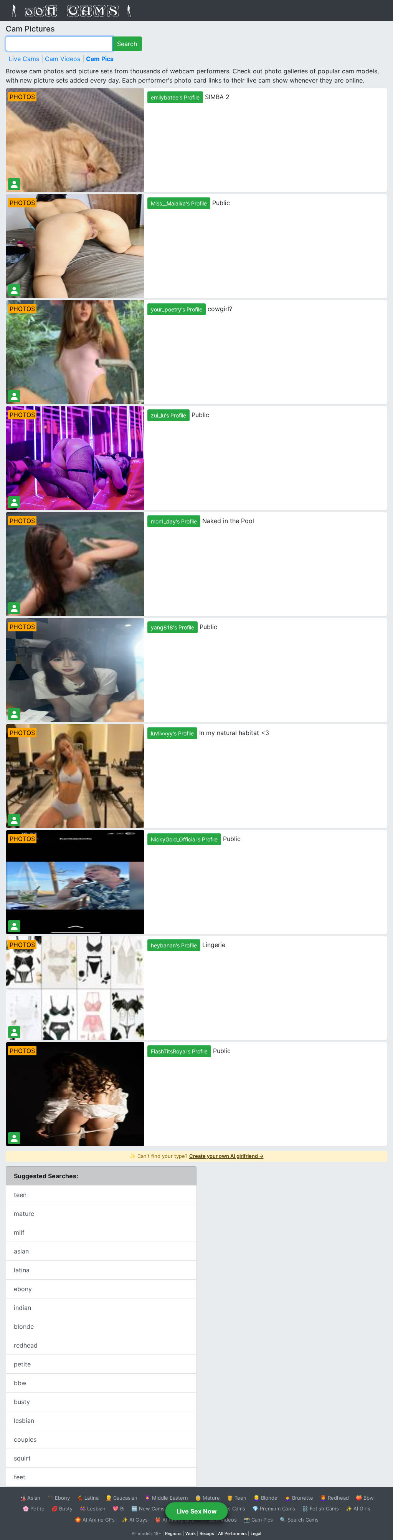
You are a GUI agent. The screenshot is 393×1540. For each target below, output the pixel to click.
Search (127, 44)
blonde (24, 1326)
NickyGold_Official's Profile (184, 839)
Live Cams (24, 59)
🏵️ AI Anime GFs (95, 1520)
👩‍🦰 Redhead (334, 1498)
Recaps (207, 1533)
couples (25, 1439)
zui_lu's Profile (168, 415)
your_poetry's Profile (176, 309)
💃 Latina (88, 1498)
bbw (20, 1383)
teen (20, 1195)
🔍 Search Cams (299, 1520)
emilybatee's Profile (175, 97)
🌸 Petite (34, 1508)
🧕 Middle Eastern (166, 1498)
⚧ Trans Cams (227, 1508)
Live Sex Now (197, 1511)
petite (22, 1364)
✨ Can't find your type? (197, 1156)
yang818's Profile (172, 627)
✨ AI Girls (358, 1508)
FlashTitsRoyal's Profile (179, 1051)
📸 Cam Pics (258, 1520)
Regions (173, 1533)
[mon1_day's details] (14, 608)
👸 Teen (236, 1498)
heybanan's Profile (174, 945)
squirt (22, 1458)
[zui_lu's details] (14, 502)
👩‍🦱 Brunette (298, 1498)
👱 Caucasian (121, 1498)
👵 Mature (207, 1498)
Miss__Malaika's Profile (179, 203)
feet (19, 1477)
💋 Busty (62, 1508)
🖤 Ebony (58, 1498)
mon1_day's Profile (174, 521)
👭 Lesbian (92, 1508)
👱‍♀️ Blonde (265, 1498)
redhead (26, 1345)
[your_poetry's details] (14, 396)
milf (19, 1232)
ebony (23, 1289)
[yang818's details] (14, 714)
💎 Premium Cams (273, 1508)
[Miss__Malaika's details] (14, 290)
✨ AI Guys (135, 1520)
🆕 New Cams (148, 1508)
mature (24, 1213)
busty (22, 1402)
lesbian (24, 1420)
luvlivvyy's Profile (172, 733)
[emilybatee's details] (14, 184)
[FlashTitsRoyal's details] (14, 1138)
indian (22, 1307)
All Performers (232, 1533)
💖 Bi (118, 1508)
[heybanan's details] (14, 1032)
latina (22, 1270)
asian (21, 1251)
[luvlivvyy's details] (14, 820)
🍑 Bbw (365, 1498)
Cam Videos (62, 59)
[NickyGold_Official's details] (14, 926)
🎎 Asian (30, 1498)
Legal (256, 1533)
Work (190, 1533)
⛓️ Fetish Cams (320, 1508)
